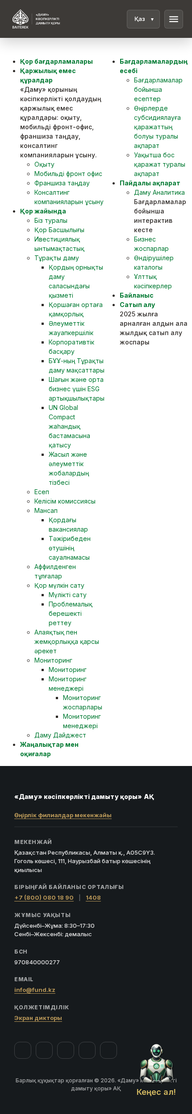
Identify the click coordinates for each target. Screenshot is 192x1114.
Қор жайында (43, 211)
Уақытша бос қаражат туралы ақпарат (159, 164)
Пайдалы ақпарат (150, 183)
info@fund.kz (34, 989)
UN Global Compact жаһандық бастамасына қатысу (69, 426)
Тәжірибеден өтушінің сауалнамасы (70, 548)
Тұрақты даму (56, 258)
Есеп (41, 492)
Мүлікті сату (68, 594)
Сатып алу (137, 304)
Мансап (46, 510)
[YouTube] (65, 1050)
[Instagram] (44, 1050)
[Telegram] (87, 1050)
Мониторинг (53, 660)
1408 (93, 897)
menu (173, 19)
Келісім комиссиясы (65, 501)
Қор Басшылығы (59, 229)
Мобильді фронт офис (68, 173)
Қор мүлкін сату (59, 585)
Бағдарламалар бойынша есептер (158, 89)
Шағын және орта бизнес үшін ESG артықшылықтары (76, 389)
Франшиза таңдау (62, 183)
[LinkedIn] (108, 1050)
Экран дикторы (38, 1017)
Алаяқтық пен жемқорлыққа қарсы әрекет (66, 641)
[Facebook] (22, 1050)
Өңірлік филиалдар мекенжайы (63, 815)
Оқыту (44, 164)
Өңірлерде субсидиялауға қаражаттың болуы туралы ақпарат (157, 126)
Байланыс (137, 295)
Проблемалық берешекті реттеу (70, 613)
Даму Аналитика (159, 192)
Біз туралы (50, 220)
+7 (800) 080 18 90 (44, 897)
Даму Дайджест (60, 735)
